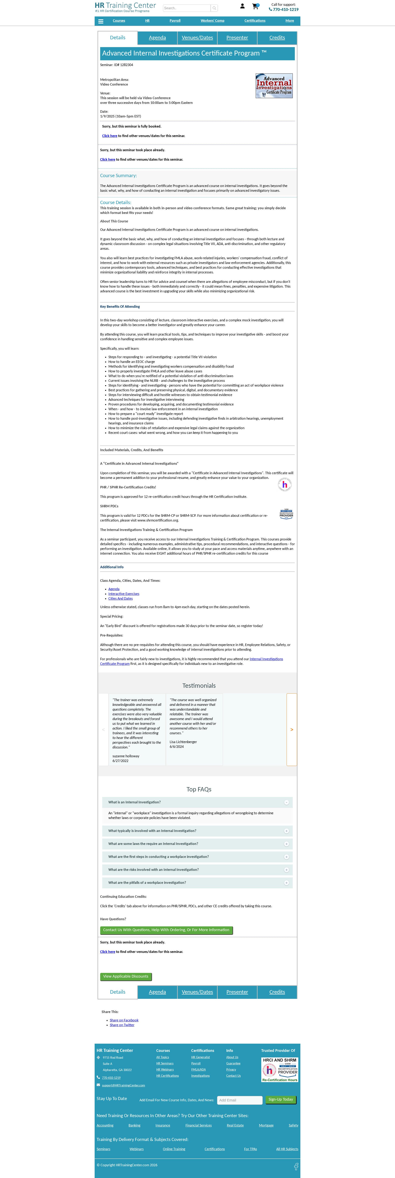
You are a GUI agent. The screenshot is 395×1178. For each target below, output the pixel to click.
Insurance (163, 1126)
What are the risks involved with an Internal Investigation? (153, 870)
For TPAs (250, 1149)
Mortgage (266, 1126)
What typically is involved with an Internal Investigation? (152, 831)
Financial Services (199, 1126)
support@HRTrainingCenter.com (123, 1085)
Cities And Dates (120, 599)
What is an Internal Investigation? (134, 802)
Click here (109, 136)
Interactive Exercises (123, 594)
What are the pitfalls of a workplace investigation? (147, 883)
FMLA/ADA (198, 1069)
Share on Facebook (124, 1020)
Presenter (237, 38)
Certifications (255, 21)
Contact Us (233, 1076)
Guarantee (233, 1063)
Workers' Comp (212, 21)
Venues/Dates (197, 38)
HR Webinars (165, 1069)
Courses (119, 21)
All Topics (162, 1057)
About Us (232, 1057)
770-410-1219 (111, 1078)
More (290, 21)
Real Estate (235, 1126)
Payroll (175, 21)
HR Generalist (200, 1057)
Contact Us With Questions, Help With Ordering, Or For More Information (166, 930)
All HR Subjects (287, 1149)
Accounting (105, 1126)
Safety (293, 1126)
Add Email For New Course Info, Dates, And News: (176, 1100)
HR (147, 21)
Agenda (157, 38)
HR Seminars (164, 1063)
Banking (134, 1126)
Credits (277, 38)
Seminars (103, 1149)
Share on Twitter (122, 1025)
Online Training (174, 1149)
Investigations (200, 1076)
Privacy (231, 1069)
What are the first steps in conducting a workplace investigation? (158, 857)
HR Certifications (167, 1076)
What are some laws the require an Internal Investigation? (153, 844)
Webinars (137, 1149)
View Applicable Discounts (125, 977)
